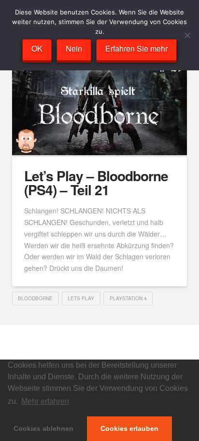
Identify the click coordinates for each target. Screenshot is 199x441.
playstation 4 (128, 298)
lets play (81, 298)
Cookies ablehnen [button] (43, 428)
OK (37, 48)
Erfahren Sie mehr (136, 48)
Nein (74, 48)
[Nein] (187, 35)
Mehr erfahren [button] (45, 401)
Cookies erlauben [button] (129, 428)
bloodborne (35, 298)
